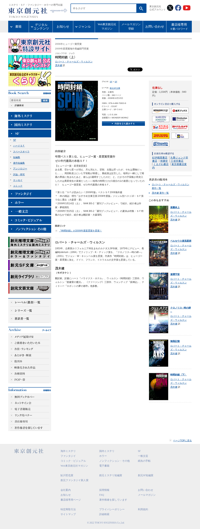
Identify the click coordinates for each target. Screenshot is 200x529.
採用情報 (104, 490)
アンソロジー (20, 168)
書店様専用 (179, 27)
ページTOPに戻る (182, 440)
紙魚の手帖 (144, 460)
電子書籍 (104, 465)
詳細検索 (104, 514)
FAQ (101, 494)
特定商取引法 (68, 509)
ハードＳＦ (19, 145)
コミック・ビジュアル (73, 460)
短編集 (16, 157)
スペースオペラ (21, 151)
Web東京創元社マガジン (107, 26)
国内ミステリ (106, 451)
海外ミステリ (68, 451)
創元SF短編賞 (145, 475)
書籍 (18, 26)
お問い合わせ (154, 26)
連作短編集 (19, 163)
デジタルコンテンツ (41, 26)
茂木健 (58, 65)
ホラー (103, 455)
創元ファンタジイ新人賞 (74, 480)
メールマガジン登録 (131, 26)
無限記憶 (175, 341)
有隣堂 (164, 160)
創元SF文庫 (115, 88)
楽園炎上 (175, 207)
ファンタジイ (68, 455)
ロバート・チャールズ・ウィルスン (74, 61)
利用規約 (143, 509)
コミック (17, 185)
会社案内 (66, 490)
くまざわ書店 (161, 164)
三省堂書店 (177, 160)
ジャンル (84, 26)
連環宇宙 (175, 274)
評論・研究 (19, 174)
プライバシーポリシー (112, 509)
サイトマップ (68, 514)
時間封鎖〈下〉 (178, 374)
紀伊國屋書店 (159, 157)
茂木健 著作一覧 (160, 193)
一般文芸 (143, 455)
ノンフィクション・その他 (114, 460)
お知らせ (63, 26)
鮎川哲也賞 (67, 475)
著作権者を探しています (113, 499)
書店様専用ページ (71, 499)
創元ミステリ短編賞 (110, 475)
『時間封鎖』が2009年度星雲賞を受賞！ (80, 230)
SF (14, 140)
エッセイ (17, 180)
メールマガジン (147, 494)
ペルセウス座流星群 (180, 240)
